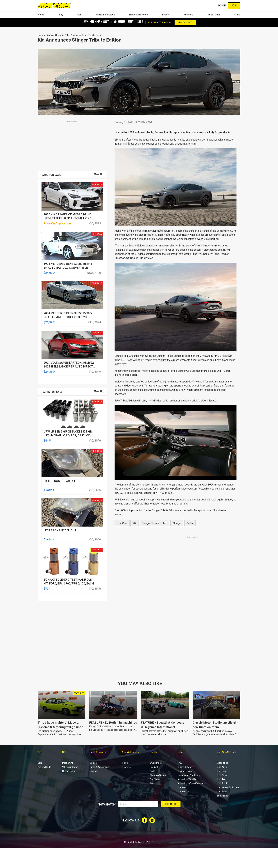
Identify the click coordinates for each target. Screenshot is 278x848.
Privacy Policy (185, 771)
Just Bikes (222, 775)
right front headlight (61, 481)
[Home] (54, 5)
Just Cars (122, 523)
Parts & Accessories (100, 767)
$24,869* (49, 371)
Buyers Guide (44, 767)
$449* (47, 440)
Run (152, 783)
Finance (188, 14)
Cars (40, 763)
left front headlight (60, 530)
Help (180, 752)
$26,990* (49, 322)
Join (234, 5)
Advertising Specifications (191, 783)
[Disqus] (175, 629)
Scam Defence (185, 767)
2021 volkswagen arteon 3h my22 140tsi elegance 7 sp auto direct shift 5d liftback (69, 366)
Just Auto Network (226, 752)
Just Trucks (222, 783)
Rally (152, 771)
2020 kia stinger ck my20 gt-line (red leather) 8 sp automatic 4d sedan (67, 218)
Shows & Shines (158, 775)
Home (41, 14)
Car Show (155, 779)
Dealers (93, 763)
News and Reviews (55, 35)
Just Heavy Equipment (228, 787)
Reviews (126, 767)
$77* (47, 588)
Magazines (222, 763)
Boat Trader (223, 795)
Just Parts (222, 791)
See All (98, 174)
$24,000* (49, 272)
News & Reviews (138, 14)
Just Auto (222, 767)
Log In (222, 5)
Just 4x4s (222, 779)
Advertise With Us (187, 779)
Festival (154, 767)
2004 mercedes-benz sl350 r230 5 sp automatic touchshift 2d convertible (68, 317)
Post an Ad (67, 763)
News (125, 763)
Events (166, 14)
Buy (61, 14)
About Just (214, 14)
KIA (135, 523)
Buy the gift (185, 22)
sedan (190, 523)
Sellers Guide (68, 771)
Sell (79, 14)
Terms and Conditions (189, 775)
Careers (182, 787)
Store (237, 14)
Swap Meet (156, 763)
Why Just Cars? (70, 767)
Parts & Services (105, 14)
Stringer (176, 523)
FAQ (180, 763)
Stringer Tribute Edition (154, 523)
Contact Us (183, 791)
